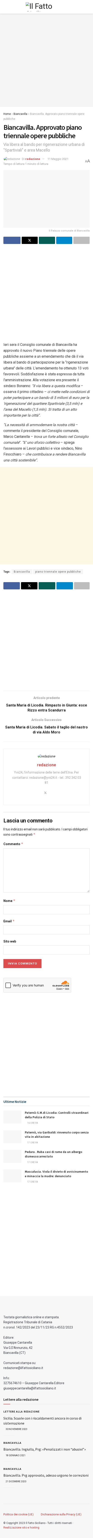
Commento (13, 844)
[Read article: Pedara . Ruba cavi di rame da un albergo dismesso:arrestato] (12, 1156)
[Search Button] (88, 7)
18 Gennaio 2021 (15, 1455)
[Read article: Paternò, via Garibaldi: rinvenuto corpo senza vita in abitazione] (12, 1136)
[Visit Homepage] (46, 6)
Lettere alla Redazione (21, 1411)
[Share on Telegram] (64, 240)
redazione (32, 159)
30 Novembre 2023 (16, 1429)
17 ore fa (32, 1142)
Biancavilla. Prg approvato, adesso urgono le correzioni (45, 1475)
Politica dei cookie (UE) (18, 1514)
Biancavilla (20, 114)
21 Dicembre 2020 (15, 1481)
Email (9, 921)
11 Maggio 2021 (57, 159)
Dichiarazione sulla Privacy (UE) (61, 1514)
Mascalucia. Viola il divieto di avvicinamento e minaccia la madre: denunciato (56, 1173)
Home (7, 114)
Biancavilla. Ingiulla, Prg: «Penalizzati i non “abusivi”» (44, 1449)
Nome (9, 901)
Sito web (9, 941)
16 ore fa (32, 1123)
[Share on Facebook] (12, 240)
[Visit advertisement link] (46, 60)
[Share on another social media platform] (81, 240)
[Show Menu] (5, 7)
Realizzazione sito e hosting (21, 1527)
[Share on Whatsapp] (47, 240)
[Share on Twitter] (30, 240)
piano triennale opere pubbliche (58, 571)
